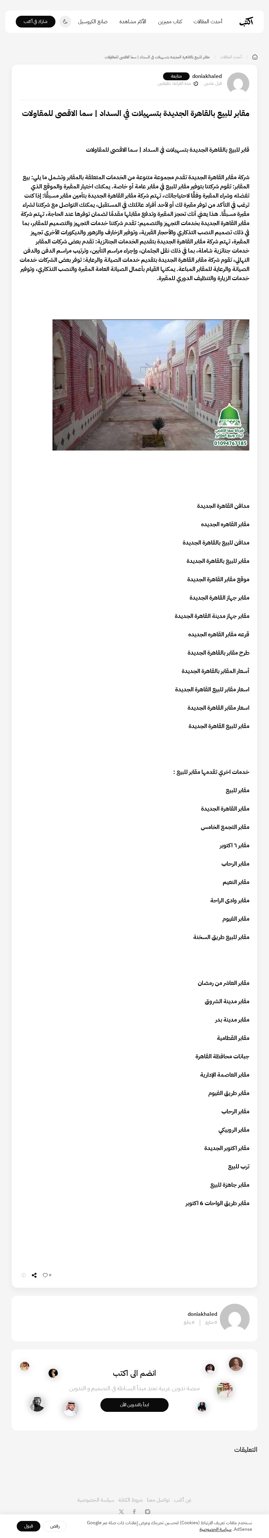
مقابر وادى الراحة (229, 900)
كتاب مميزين (170, 22)
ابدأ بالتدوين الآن (134, 1404)
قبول (28, 1526)
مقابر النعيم (236, 881)
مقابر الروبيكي (233, 1129)
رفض (55, 1526)
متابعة (176, 76)
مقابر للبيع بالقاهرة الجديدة (218, 560)
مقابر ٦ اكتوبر (234, 845)
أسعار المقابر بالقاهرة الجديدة (215, 670)
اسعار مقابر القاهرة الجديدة (218, 707)
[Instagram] (147, 1511)
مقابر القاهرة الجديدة (212, 177)
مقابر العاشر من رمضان (223, 982)
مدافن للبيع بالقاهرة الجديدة (216, 542)
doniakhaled (207, 76)
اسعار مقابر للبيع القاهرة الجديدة (212, 689)
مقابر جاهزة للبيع (229, 1184)
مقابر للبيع (188, 771)
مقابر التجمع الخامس (225, 826)
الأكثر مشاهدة (132, 22)
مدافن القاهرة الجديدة (223, 505)
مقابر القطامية (233, 1037)
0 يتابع (189, 1322)
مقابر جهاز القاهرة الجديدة (219, 597)
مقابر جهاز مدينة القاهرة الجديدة (212, 615)
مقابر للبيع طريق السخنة (221, 936)
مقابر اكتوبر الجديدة (226, 1148)
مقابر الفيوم (235, 918)
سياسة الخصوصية (95, 1500)
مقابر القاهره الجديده (225, 524)
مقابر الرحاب (235, 863)
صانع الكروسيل (93, 22)
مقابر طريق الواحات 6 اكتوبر (217, 1203)
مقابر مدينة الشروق (227, 1001)
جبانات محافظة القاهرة (222, 1056)
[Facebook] (134, 1511)
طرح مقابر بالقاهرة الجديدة (218, 652)
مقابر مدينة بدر (232, 1019)
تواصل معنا (158, 1500)
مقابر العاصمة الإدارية (224, 1074)
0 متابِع (211, 1322)
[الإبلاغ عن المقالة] (24, 1275)
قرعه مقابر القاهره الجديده (218, 634)
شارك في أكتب (36, 21)
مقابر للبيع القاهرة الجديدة (219, 725)
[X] (121, 1511)
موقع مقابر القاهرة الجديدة (218, 579)
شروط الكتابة (130, 1500)
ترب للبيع (238, 1166)
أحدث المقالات (208, 22)
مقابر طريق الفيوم (228, 1092)
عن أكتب (183, 1500)
